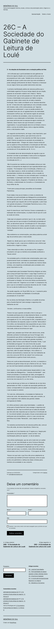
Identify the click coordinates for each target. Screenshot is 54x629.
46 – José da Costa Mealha (36, 569)
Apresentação (36, 14)
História (45, 472)
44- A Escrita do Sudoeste (36, 576)
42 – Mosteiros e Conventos (36, 583)
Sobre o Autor (46, 14)
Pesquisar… (6, 566)
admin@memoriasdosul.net (15, 474)
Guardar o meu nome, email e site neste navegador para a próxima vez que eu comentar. (28, 527)
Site (8, 518)
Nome (9, 509)
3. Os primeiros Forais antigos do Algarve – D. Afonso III (14, 594)
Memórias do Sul (10, 6)
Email (30, 509)
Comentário (10, 493)
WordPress (13, 622)
